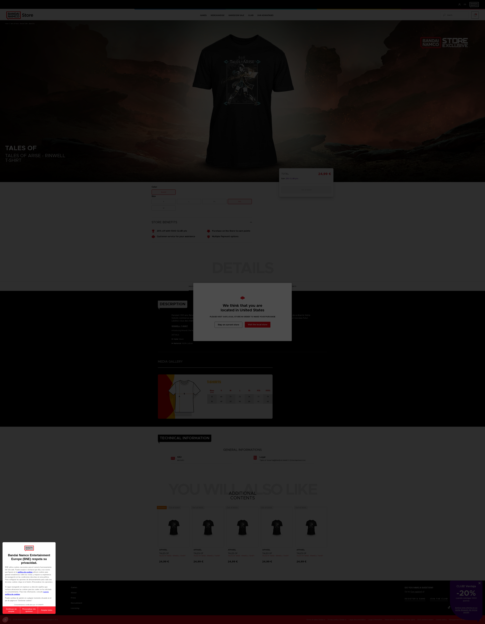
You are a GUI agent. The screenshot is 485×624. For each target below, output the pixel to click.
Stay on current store (228, 324)
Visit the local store (257, 324)
